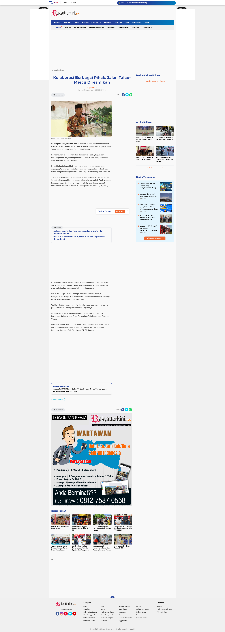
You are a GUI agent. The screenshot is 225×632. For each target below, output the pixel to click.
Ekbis (77, 23)
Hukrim (85, 23)
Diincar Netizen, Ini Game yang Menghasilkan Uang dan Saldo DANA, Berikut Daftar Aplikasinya (148, 185)
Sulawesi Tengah (107, 618)
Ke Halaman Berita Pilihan (154, 81)
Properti (136, 27)
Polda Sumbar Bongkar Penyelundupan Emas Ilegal (144, 139)
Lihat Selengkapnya (154, 238)
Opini (127, 23)
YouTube (75, 617)
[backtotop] (112, 598)
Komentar (59, 95)
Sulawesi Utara (141, 618)
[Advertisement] (131, 12)
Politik (146, 23)
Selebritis (148, 27)
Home (55, 3)
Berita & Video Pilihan (148, 75)
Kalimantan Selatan (90, 612)
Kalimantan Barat (142, 609)
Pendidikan (124, 27)
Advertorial (67, 23)
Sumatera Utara (89, 621)
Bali (102, 606)
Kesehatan (96, 23)
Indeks (57, 23)
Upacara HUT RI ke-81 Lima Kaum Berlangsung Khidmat (149, 228)
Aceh (85, 606)
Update (121, 211)
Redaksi (159, 606)
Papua (121, 615)
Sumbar (104, 621)
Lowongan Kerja (97, 27)
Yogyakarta (123, 621)
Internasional (80, 27)
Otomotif (111, 27)
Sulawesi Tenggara (125, 618)
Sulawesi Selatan (89, 618)
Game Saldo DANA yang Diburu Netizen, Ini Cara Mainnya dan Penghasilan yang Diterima (148, 207)
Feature (68, 27)
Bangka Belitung (124, 606)
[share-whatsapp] (130, 94)
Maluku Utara (141, 612)
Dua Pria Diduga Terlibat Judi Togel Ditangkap (144, 158)
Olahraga (118, 23)
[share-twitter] (127, 94)
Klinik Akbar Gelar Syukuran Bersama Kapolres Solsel (147, 217)
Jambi (103, 609)
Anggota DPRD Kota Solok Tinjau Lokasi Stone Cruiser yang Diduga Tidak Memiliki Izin (80, 390)
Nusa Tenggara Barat (90, 615)
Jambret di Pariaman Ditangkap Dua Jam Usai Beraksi (164, 159)
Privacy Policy (162, 612)
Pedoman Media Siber (164, 609)
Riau (137, 615)
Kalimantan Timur (107, 612)
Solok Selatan (58, 399)
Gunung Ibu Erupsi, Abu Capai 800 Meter (148, 195)
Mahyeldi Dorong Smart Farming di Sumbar (137, 3)
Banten (138, 606)
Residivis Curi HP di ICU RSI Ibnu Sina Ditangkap (164, 138)
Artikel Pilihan (144, 122)
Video (58, 27)
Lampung (122, 612)
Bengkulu (86, 609)
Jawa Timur (123, 609)
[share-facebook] (123, 94)
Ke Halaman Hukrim (154, 168)
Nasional (107, 23)
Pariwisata (136, 23)
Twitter (71, 617)
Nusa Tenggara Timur (108, 615)
